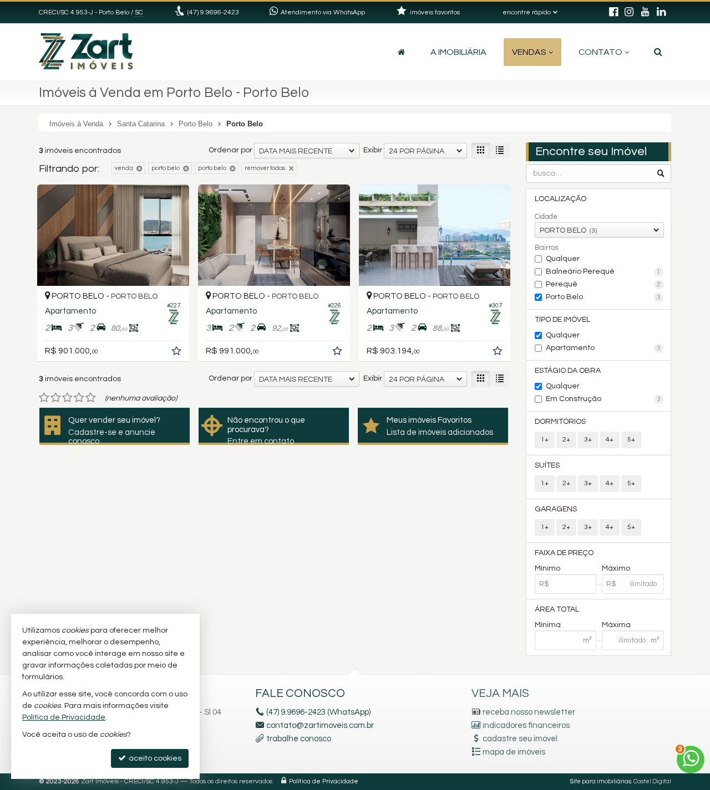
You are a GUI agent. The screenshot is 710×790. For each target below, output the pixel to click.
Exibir (372, 150)
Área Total (557, 609)
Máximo (616, 568)
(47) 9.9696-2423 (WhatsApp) (318, 712)
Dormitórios (560, 421)
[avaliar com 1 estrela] (44, 397)
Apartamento (603, 348)
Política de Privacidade (323, 781)
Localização (560, 199)
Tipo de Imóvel (562, 320)
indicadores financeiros (526, 725)
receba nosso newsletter (529, 712)
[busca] (658, 52)
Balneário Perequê (603, 271)
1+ (545, 439)
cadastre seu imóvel (520, 739)
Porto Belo (603, 297)
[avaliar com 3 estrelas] (67, 397)
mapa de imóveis (514, 752)
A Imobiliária (458, 52)
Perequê (603, 284)
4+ (609, 439)
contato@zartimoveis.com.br (320, 725)
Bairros (546, 248)
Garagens (556, 509)
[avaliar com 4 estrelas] (79, 397)
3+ (588, 439)
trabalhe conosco (298, 739)
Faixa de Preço (564, 553)
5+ (631, 439)
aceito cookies (154, 758)
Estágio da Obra (568, 371)
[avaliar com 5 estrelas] (90, 397)
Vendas (529, 52)
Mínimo (547, 568)
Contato (600, 52)
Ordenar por (230, 150)
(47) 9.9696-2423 (213, 12)
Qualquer (563, 259)
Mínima (548, 625)
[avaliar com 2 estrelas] (55, 397)
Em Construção (603, 399)
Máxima (616, 625)
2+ (566, 439)
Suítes (547, 465)
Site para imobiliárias (600, 781)
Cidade (546, 216)
